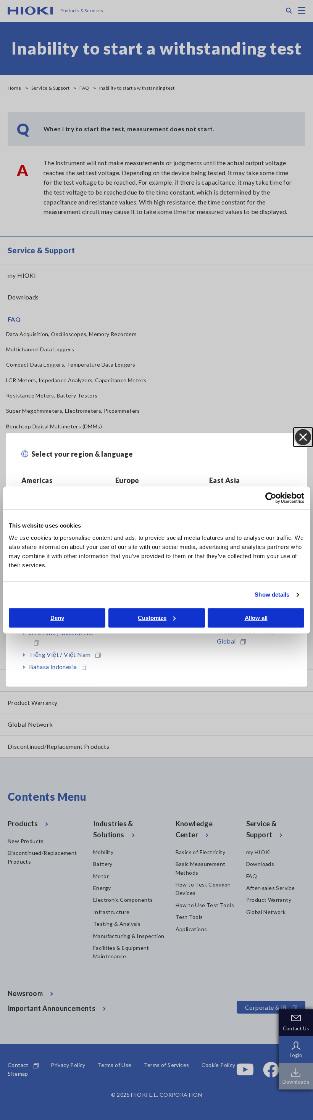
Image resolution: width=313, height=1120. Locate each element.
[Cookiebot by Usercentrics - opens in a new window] (270, 498)
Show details (272, 594)
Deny (57, 618)
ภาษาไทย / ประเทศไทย (61, 632)
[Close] (303, 437)
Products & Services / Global (246, 636)
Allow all (256, 618)
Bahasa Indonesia (53, 666)
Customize (152, 618)
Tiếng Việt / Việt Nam (59, 654)
